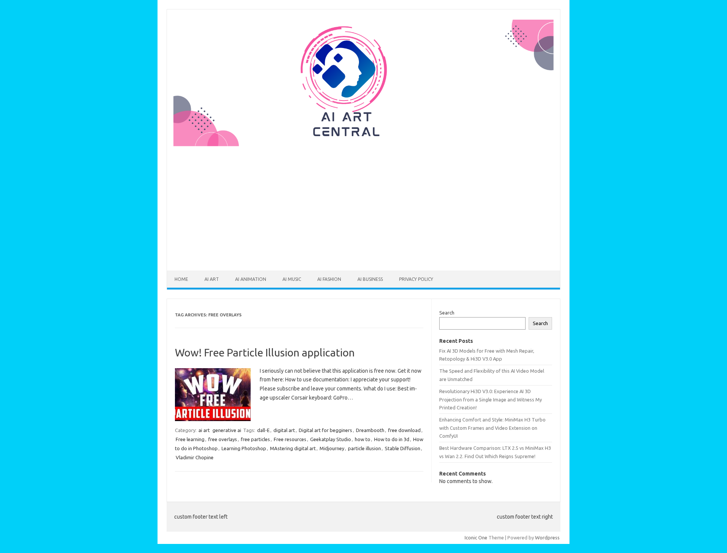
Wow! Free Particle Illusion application (265, 352)
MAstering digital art (293, 448)
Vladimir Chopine (195, 457)
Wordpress (547, 537)
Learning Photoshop (244, 448)
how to (362, 439)
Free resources (290, 439)
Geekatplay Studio (330, 439)
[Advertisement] (363, 204)
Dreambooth (370, 430)
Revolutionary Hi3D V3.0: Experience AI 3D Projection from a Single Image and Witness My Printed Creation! (490, 399)
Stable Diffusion (402, 448)
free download (404, 430)
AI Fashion (329, 279)
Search (446, 312)
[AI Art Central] (363, 144)
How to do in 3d (391, 439)
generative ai (226, 430)
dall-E (263, 430)
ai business (370, 279)
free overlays (222, 439)
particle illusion (364, 448)
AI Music (291, 279)
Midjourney (332, 448)
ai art (211, 279)
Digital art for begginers (325, 430)
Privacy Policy (416, 279)
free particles (255, 439)
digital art (284, 430)
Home (181, 279)
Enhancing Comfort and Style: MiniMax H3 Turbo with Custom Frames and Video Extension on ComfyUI (492, 427)
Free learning (190, 439)
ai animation (250, 279)
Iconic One (476, 537)
